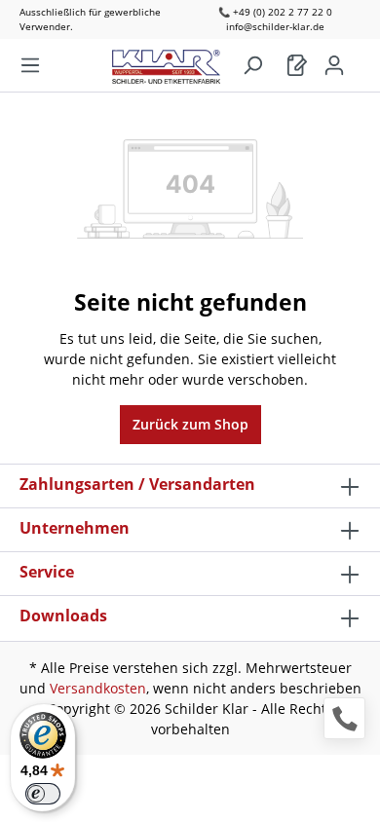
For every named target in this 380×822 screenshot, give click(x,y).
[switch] (42, 793)
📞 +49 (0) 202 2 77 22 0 (275, 12)
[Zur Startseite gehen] (176, 62)
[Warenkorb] (297, 65)
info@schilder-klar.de (275, 26)
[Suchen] (252, 65)
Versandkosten (98, 688)
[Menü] (30, 65)
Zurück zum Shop (190, 424)
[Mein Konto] (334, 65)
